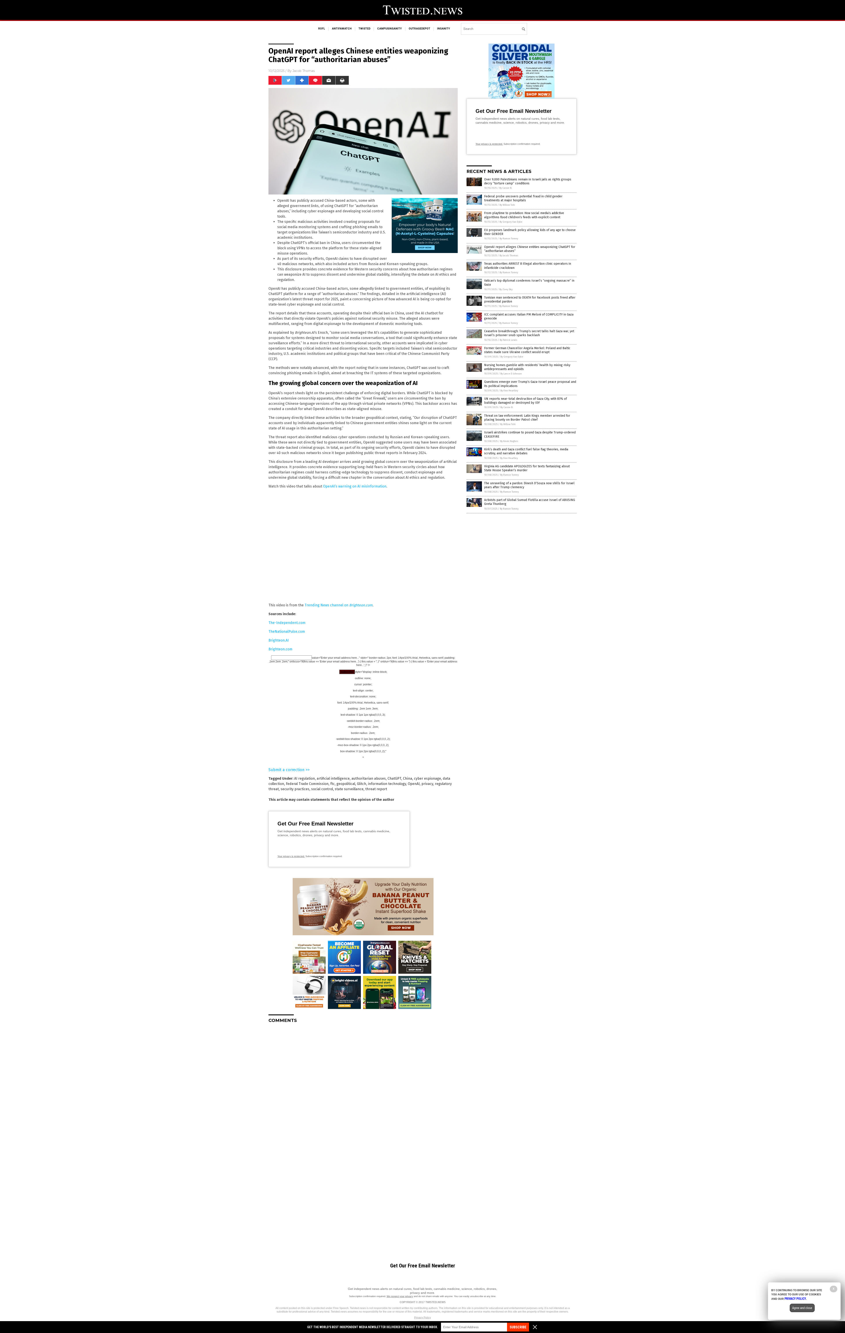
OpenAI (414, 784)
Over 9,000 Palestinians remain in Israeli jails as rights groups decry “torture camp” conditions (527, 181)
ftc (332, 784)
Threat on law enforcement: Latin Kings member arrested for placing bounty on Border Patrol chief (527, 418)
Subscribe (518, 1327)
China (407, 778)
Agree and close (802, 1308)
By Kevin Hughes (509, 441)
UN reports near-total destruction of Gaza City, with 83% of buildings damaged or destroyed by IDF (525, 401)
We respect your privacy (400, 1296)
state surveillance (349, 789)
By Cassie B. (505, 188)
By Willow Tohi (507, 205)
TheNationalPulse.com (286, 631)
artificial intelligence (333, 778)
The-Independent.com (286, 623)
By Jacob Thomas (509, 255)
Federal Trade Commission (307, 784)
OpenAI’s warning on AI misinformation (354, 486)
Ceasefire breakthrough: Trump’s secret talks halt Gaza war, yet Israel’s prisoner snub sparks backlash (529, 333)
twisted (364, 28)
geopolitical (345, 784)
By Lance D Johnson (511, 373)
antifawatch (342, 28)
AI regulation (304, 778)
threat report (376, 789)
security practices (295, 789)
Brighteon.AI (278, 640)
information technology (387, 784)
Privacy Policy (422, 1317)
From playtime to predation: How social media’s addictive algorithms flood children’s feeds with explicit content (524, 215)
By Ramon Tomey (509, 238)
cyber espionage (427, 778)
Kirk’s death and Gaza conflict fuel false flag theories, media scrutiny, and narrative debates (526, 451)
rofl (321, 28)
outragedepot (419, 28)
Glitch (361, 784)
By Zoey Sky (506, 289)
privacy (427, 784)
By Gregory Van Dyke (511, 221)
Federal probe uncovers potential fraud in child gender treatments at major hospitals (523, 198)
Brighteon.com (280, 649)
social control (322, 789)
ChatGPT (394, 778)
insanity (443, 28)
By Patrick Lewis (508, 340)
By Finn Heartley (509, 390)
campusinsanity (389, 28)
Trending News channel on (339, 605)
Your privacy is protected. (291, 856)
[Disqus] (363, 1082)
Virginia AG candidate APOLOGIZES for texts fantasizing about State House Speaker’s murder (527, 468)
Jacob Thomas (303, 71)
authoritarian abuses (368, 778)
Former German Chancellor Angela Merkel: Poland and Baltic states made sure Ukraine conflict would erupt (527, 350)
